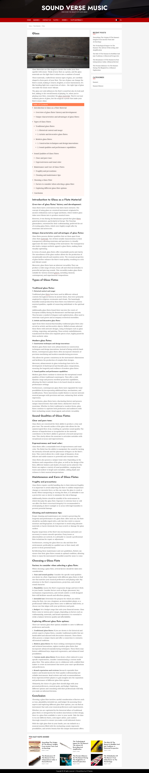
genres (56, 273)
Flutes (55, 20)
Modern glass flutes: (44, 139)
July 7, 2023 (46, 750)
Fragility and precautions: (46, 171)
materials (44, 239)
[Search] (121, 20)
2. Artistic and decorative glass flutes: (52, 134)
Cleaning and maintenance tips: (48, 175)
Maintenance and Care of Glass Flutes (49, 167)
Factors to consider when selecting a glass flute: (55, 184)
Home (29, 20)
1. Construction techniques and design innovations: (58, 143)
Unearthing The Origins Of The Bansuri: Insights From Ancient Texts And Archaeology (106, 39)
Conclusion (38, 193)
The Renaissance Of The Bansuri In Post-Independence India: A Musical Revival (35, 760)
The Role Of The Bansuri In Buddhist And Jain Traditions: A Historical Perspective (97, 746)
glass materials (64, 96)
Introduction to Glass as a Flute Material (50, 108)
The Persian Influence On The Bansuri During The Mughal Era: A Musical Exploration (105, 68)
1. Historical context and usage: (50, 130)
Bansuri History (98, 86)
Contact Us (47, 20)
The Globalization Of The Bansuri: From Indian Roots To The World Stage (97, 760)
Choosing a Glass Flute (43, 180)
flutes (78, 219)
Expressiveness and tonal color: (49, 162)
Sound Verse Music (74, 7)
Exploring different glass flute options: (51, 188)
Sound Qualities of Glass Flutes (46, 153)
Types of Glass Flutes (42, 122)
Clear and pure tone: (44, 158)
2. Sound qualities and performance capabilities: (56, 147)
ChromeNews (80, 771)
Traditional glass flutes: (45, 126)
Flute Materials (76, 20)
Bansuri (36, 20)
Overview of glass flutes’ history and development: (56, 112)
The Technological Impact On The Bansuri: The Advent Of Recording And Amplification (105, 48)
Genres (64, 20)
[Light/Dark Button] (117, 20)
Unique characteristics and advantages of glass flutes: (58, 117)
